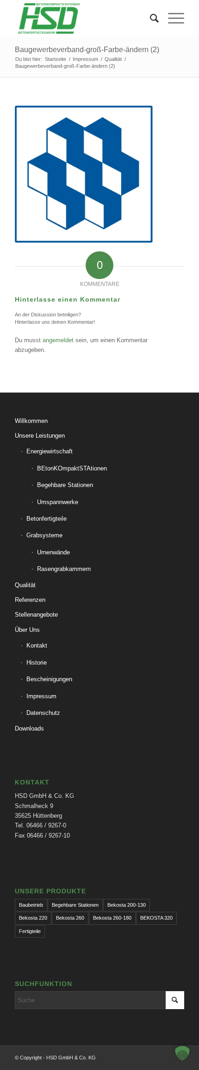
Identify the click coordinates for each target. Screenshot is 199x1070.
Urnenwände (53, 552)
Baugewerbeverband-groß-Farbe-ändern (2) (87, 50)
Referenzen (30, 599)
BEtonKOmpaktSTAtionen (72, 468)
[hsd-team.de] (82, 18)
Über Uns (27, 629)
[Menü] (171, 18)
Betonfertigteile (46, 518)
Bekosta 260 (70, 918)
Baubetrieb (31, 905)
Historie (36, 662)
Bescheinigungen (49, 679)
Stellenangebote (36, 614)
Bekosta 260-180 (112, 918)
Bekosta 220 (33, 918)
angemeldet (58, 340)
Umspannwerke (57, 502)
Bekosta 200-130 (126, 905)
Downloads (29, 728)
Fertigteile (30, 931)
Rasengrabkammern (64, 568)
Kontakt (36, 645)
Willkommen (31, 420)
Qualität (25, 585)
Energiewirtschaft (49, 451)
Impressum (41, 696)
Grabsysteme (44, 535)
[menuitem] (150, 18)
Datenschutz (43, 712)
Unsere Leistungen (40, 435)
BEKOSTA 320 (156, 918)
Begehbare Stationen (65, 485)
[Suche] (150, 18)
